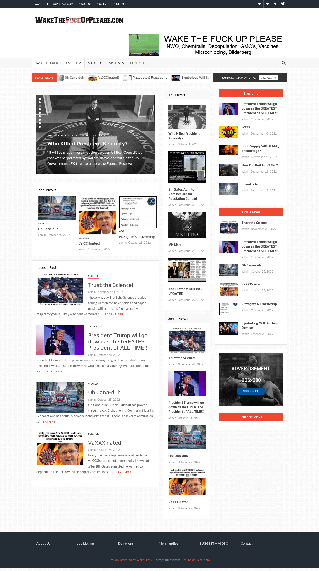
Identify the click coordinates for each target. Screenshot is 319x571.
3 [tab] (40, 106)
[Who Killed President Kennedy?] (187, 116)
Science (82, 237)
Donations (126, 543)
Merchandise (168, 543)
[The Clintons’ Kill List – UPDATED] (187, 270)
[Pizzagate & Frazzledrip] (98, 77)
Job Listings (86, 543)
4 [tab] (40, 109)
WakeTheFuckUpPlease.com (54, 3)
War (75, 135)
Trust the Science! (110, 285)
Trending (95, 326)
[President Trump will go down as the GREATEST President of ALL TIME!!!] (60, 339)
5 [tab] (40, 113)
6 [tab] (40, 116)
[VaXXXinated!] (64, 77)
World (85, 135)
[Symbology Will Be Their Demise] (147, 77)
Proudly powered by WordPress (130, 560)
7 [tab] (40, 120)
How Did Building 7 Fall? (260, 165)
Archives (103, 3)
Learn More (114, 314)
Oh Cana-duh (46, 229)
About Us (85, 3)
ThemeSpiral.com (198, 560)
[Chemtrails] (228, 189)
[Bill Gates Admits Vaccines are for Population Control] (187, 167)
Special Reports (58, 135)
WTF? (246, 127)
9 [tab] (40, 127)
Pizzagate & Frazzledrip (121, 77)
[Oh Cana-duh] (55, 208)
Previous (152, 134)
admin (40, 234)
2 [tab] (40, 102)
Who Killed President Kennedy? (87, 143)
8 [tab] (40, 123)
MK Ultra (174, 244)
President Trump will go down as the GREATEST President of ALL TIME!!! (118, 341)
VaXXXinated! (79, 77)
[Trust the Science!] (60, 289)
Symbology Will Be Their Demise (177, 77)
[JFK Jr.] (209, 77)
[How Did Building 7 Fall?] (228, 170)
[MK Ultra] (187, 224)
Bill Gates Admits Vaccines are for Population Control (182, 194)
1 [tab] (40, 99)
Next (38, 134)
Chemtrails (250, 184)
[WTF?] (228, 132)
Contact (120, 3)
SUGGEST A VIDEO (214, 543)
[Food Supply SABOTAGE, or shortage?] (228, 149)
